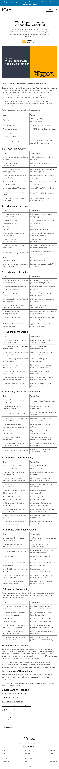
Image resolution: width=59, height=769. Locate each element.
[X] (6, 720)
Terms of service (53, 761)
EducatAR (4, 756)
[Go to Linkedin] (23, 746)
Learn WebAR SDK (29, 758)
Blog (26, 761)
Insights (11, 83)
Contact (51, 756)
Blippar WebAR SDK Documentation (14, 693)
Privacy (51, 758)
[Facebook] (3, 720)
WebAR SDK (4, 758)
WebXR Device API (8, 710)
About (51, 753)
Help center (28, 753)
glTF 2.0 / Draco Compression (12, 702)
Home (4, 83)
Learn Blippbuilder (29, 756)
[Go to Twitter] (26, 746)
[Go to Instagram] (33, 746)
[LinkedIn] (8, 720)
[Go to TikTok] (35, 746)
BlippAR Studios (5, 761)
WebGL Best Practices (10, 698)
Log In (49, 9)
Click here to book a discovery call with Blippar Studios (21, 683)
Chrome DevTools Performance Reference (16, 706)
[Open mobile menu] (56, 10)
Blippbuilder (4, 753)
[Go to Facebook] (31, 746)
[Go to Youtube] (28, 746)
